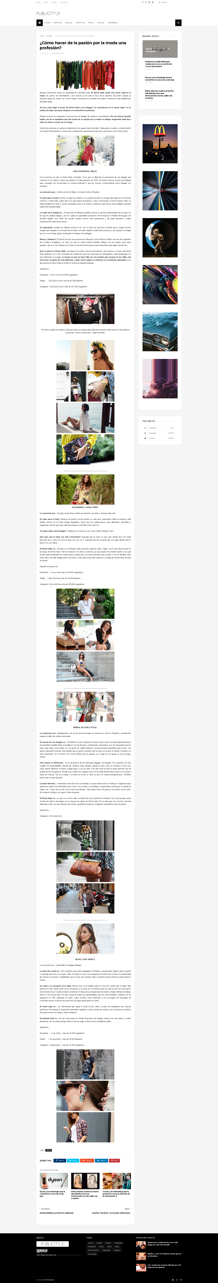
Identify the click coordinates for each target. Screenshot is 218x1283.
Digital (101, 23)
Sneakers (113, 23)
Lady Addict (56, 1033)
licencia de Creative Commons (69, 1255)
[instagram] (146, 2)
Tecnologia (92, 1254)
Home (38, 2)
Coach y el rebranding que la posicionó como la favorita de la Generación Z (116, 1193)
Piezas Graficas (93, 1250)
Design (68, 23)
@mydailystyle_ (56, 816)
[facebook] (142, 2)
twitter (161, 438)
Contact (54, 2)
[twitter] (153, 2)
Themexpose (49, 1280)
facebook (161, 428)
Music (91, 23)
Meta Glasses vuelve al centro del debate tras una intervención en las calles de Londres (84, 1194)
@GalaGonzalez (56, 281)
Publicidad (106, 1250)
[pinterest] (149, 2)
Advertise (64, 2)
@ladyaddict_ (55, 1045)
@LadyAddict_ (56, 1039)
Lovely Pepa (55, 572)
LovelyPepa (55, 578)
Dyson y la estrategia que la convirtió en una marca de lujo (52, 1193)
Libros (101, 1247)
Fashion (57, 23)
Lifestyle (80, 23)
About (46, 2)
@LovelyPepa (55, 584)
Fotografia (118, 1243)
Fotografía (92, 1247)
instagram (161, 433)
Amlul (52, 275)
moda (109, 1247)
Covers (90, 1243)
